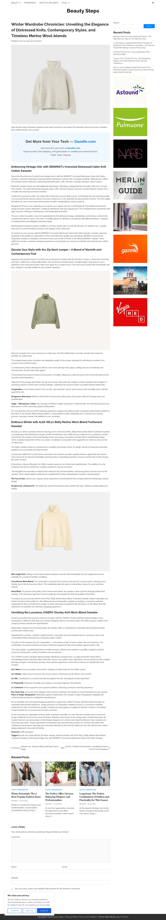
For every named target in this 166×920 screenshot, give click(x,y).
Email (65, 867)
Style (64, 3)
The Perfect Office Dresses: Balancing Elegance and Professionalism (59, 797)
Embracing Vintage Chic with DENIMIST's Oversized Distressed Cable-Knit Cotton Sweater (65, 738)
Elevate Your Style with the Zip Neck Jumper (36, 735)
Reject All (29, 911)
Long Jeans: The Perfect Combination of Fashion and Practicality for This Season (94, 797)
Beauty (15, 3)
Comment (16, 837)
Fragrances (30, 3)
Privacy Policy (72, 917)
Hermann (37, 41)
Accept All (44, 911)
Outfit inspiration (26, 732)
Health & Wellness (48, 3)
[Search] (153, 3)
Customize (15, 911)
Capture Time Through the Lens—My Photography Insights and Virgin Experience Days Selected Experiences (132, 61)
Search (116, 23)
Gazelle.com (85, 141)
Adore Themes (122, 917)
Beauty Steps (83, 11)
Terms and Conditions (88, 917)
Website (14, 878)
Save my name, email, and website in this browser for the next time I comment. (47, 889)
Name (14, 867)
